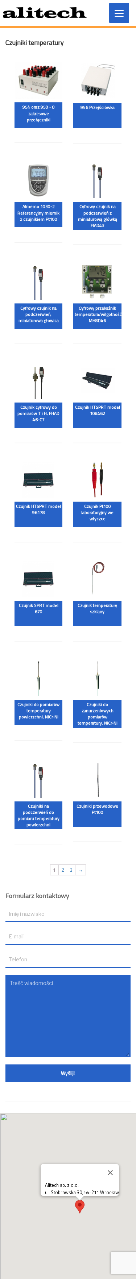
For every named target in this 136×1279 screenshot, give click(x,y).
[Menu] (119, 13)
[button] (79, 1206)
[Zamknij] (110, 1172)
